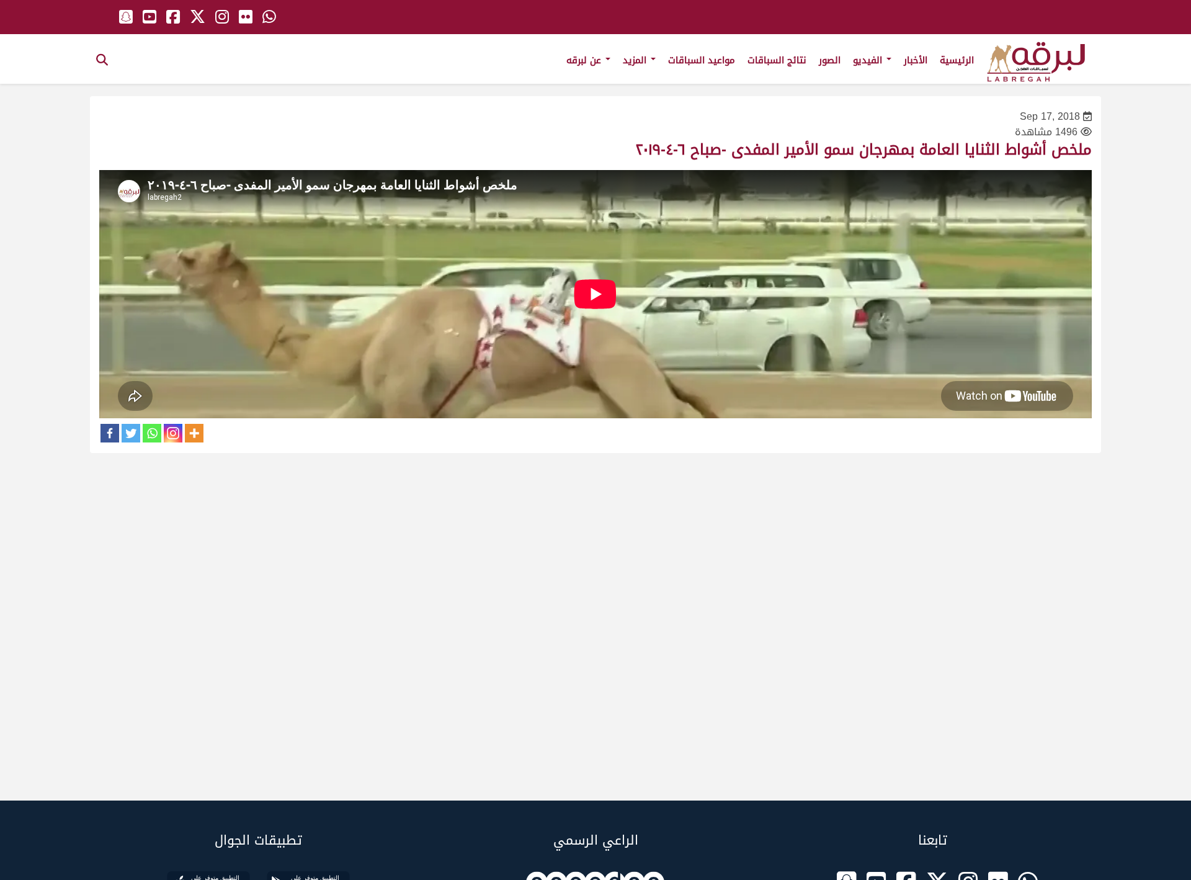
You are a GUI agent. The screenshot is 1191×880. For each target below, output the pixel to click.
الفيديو (869, 60)
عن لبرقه (585, 60)
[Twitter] (131, 433)
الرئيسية (957, 60)
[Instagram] (173, 433)
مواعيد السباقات (701, 60)
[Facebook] (109, 433)
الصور (830, 60)
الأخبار (915, 60)
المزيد (636, 60)
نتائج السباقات (776, 60)
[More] (194, 433)
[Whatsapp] (152, 433)
